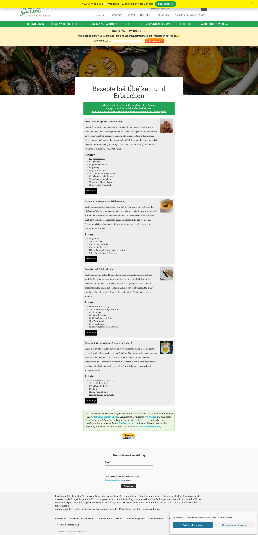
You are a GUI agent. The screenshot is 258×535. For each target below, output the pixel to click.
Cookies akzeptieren (193, 525)
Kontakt (131, 15)
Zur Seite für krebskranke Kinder (190, 15)
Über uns (100, 15)
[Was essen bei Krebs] (36, 10)
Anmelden (128, 486)
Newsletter (145, 15)
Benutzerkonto (156, 518)
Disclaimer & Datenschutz (82, 518)
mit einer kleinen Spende (106, 416)
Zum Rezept (91, 190)
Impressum (60, 518)
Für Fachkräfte (162, 15)
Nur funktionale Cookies (234, 525)
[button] (251, 2)
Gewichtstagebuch (136, 518)
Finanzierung (116, 15)
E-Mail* (108, 462)
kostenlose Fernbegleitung (147, 426)
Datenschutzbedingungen (114, 480)
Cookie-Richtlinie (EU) (68, 524)
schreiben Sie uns (125, 423)
